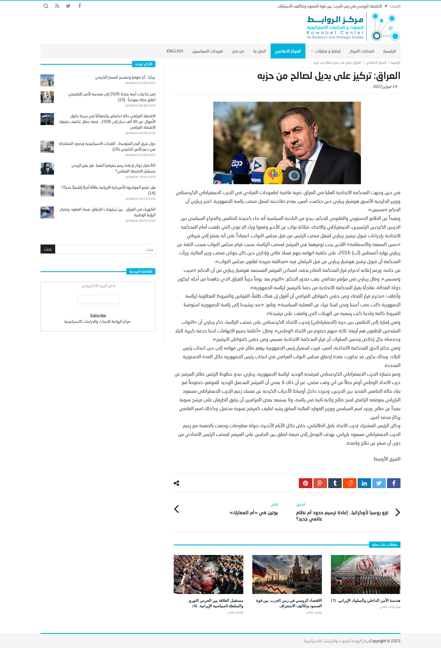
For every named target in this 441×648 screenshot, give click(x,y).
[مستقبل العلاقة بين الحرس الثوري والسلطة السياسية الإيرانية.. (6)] (208, 574)
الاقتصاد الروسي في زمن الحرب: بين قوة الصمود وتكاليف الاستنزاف (330, 6)
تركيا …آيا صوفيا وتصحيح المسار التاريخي (125, 77)
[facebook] (393, 483)
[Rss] (57, 6)
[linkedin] (364, 483)
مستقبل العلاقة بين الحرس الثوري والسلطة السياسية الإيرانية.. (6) (215, 603)
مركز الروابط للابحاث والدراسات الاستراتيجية (97, 321)
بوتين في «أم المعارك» (254, 508)
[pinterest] (305, 483)
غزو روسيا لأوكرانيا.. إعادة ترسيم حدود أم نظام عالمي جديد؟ (342, 511)
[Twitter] (68, 6)
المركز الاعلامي (376, 62)
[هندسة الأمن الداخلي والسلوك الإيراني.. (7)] (365, 574)
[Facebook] (79, 6)
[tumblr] (335, 483)
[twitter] (379, 483)
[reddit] (349, 483)
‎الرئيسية (395, 62)
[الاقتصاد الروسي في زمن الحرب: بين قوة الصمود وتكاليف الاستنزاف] (287, 574)
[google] (320, 483)
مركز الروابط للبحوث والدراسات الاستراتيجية (337, 640)
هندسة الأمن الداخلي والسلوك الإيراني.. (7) (365, 600)
